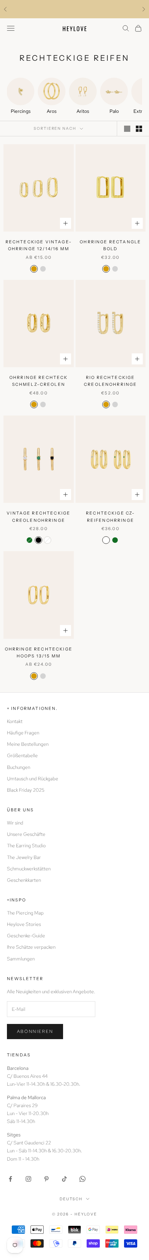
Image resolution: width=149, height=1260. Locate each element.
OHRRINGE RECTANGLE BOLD (110, 245)
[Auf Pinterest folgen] (46, 1178)
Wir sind (15, 823)
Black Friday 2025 (25, 790)
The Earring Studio (26, 845)
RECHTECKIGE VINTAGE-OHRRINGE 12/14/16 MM (39, 245)
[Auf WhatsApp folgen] (82, 1178)
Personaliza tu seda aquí (74, 9)
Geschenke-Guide (26, 935)
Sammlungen (21, 959)
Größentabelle (22, 755)
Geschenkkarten (24, 880)
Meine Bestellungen (28, 744)
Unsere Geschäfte (26, 834)
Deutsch (71, 1198)
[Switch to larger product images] (127, 128)
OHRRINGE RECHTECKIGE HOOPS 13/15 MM (38, 652)
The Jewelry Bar (24, 857)
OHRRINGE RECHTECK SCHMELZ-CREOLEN (38, 381)
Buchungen (18, 767)
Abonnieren (35, 1031)
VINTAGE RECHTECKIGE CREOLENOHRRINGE (38, 516)
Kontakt (15, 721)
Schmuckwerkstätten (29, 869)
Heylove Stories (24, 924)
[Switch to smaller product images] (139, 128)
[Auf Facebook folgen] (10, 1178)
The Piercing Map (25, 913)
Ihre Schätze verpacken (31, 947)
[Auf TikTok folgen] (64, 1178)
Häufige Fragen (23, 733)
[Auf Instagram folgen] (28, 1178)
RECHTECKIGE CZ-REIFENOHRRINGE (110, 516)
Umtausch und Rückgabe (32, 778)
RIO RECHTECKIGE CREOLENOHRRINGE (110, 381)
